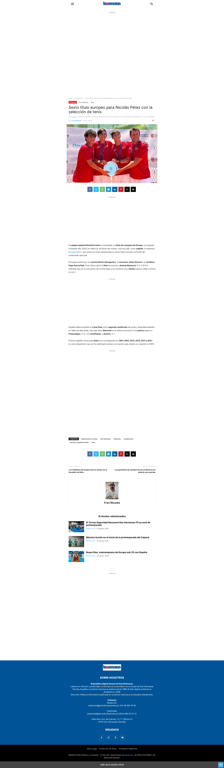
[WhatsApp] (102, 189)
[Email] (127, 189)
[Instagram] (108, 737)
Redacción (90, 528)
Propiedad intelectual (128, 748)
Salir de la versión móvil (112, 764)
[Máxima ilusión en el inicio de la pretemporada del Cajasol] (76, 542)
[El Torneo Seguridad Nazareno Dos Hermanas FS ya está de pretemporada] (76, 527)
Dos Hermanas (105, 439)
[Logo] (112, 670)
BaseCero (129, 755)
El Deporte (79, 98)
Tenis (92, 102)
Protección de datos (107, 748)
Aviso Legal (92, 748)
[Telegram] (108, 189)
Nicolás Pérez (75, 252)
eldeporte (117, 439)
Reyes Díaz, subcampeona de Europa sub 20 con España (116, 552)
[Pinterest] (121, 189)
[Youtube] (122, 737)
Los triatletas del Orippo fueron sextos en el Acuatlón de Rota (88, 471)
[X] (96, 189)
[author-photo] (112, 499)
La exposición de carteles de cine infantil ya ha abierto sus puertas (135, 471)
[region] (112, 57)
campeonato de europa (89, 439)
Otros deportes (83, 102)
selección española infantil (79, 442)
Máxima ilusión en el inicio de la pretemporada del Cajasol (117, 537)
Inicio (70, 98)
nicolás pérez (128, 439)
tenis (93, 442)
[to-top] (220, 763)
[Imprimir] (133, 189)
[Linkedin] (114, 189)
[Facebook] (90, 189)
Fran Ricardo (76, 121)
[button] (72, 4)
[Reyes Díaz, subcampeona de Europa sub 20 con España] (76, 557)
